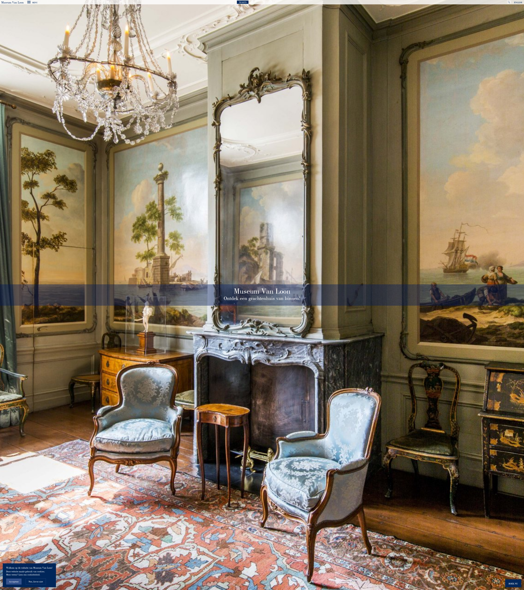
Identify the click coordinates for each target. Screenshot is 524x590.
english (518, 2)
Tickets (243, 2)
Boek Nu (513, 583)
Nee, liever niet (36, 581)
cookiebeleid (33, 574)
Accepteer (14, 581)
